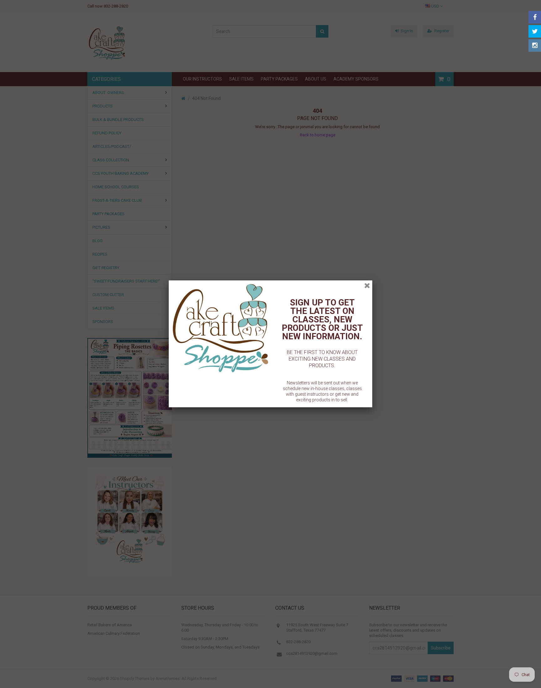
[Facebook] (534, 17)
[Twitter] (534, 31)
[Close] (367, 285)
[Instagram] (534, 45)
